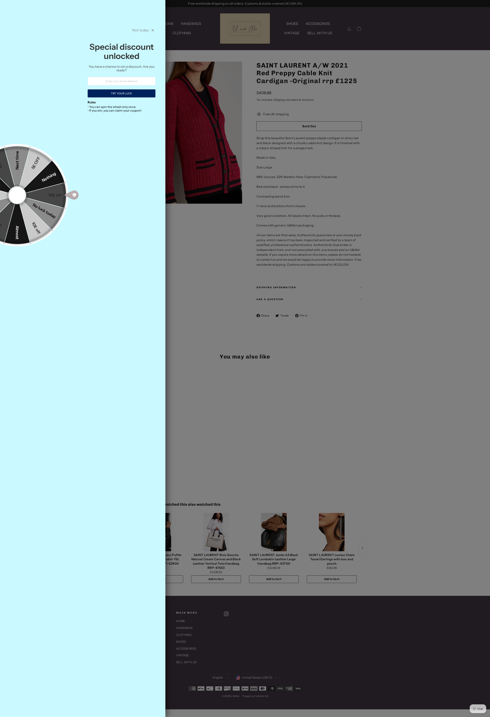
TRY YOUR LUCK (121, 93)
